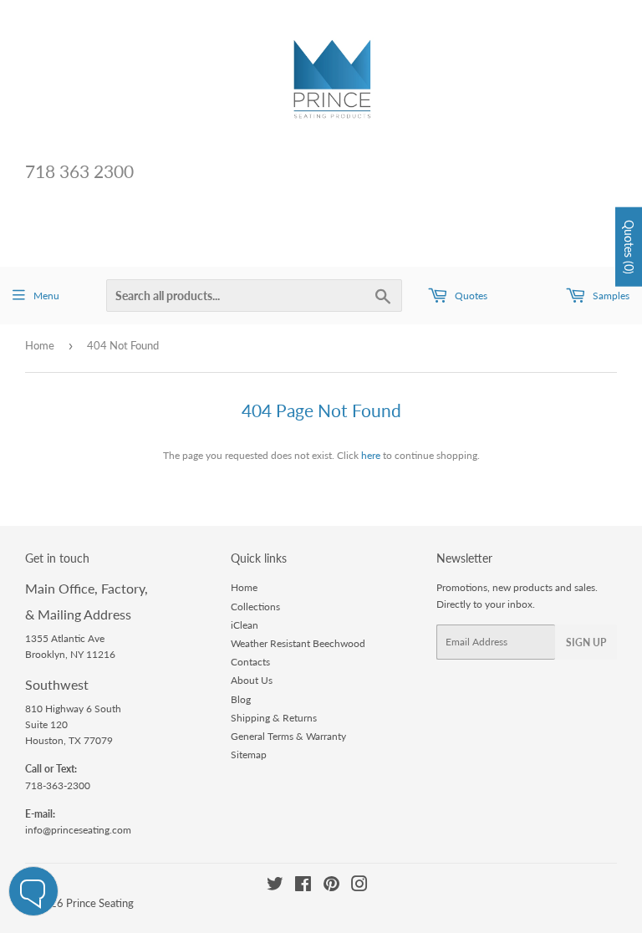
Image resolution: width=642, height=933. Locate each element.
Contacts (250, 661)
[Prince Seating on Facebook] (303, 886)
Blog (241, 699)
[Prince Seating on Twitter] (275, 886)
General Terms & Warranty (288, 736)
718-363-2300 (57, 785)
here (370, 455)
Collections (255, 606)
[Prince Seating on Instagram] (359, 886)
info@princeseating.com (78, 829)
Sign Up (586, 642)
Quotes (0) (629, 247)
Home (39, 345)
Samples (609, 295)
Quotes (469, 295)
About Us (252, 680)
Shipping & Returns (274, 717)
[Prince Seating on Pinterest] (331, 886)
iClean (244, 625)
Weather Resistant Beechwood (298, 643)
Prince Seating (100, 903)
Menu (46, 295)
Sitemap (249, 754)
